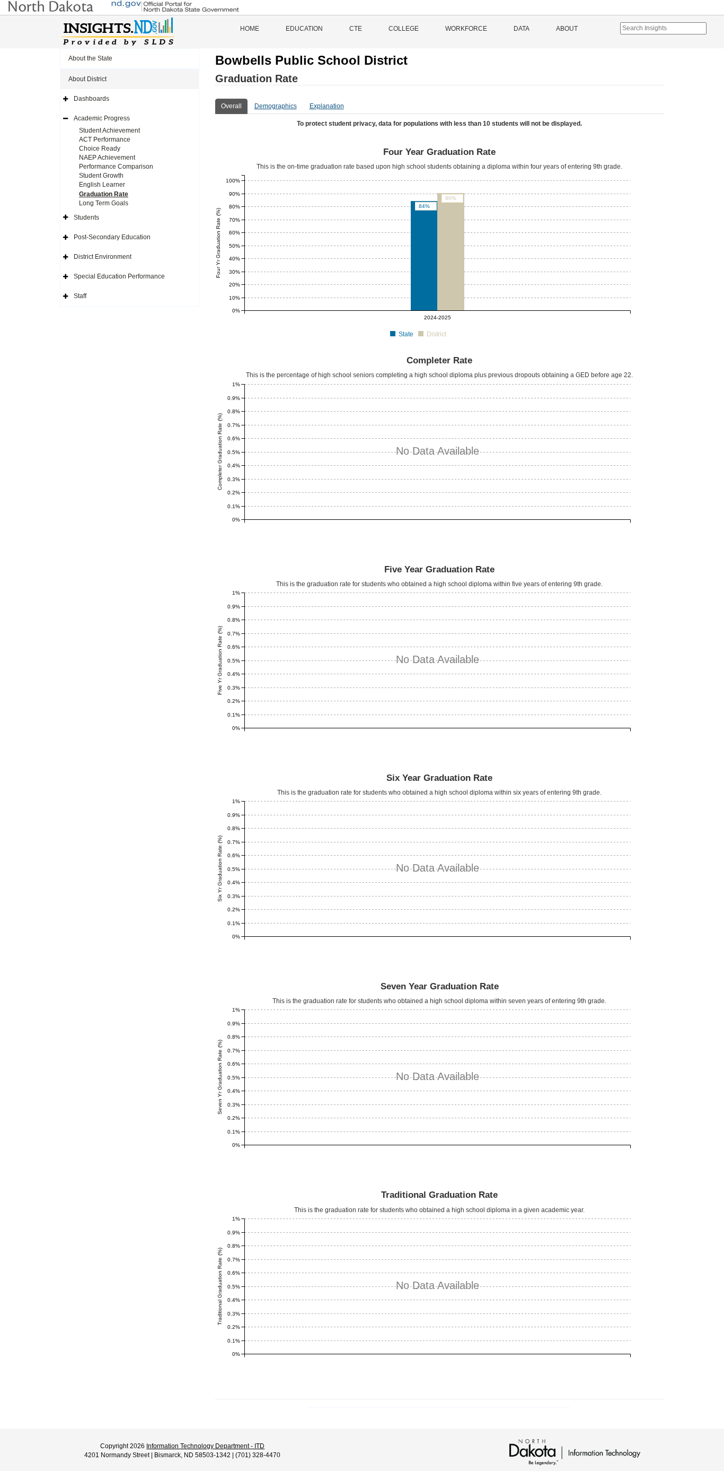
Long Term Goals (103, 203)
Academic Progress (102, 118)
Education (304, 28)
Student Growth (101, 175)
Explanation (327, 106)
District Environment (102, 256)
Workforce (466, 28)
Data (521, 28)
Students (86, 217)
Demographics (275, 106)
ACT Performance (104, 139)
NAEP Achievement (107, 157)
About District (87, 79)
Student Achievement (109, 130)
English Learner (102, 184)
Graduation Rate (103, 194)
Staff (80, 296)
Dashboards (91, 98)
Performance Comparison (116, 166)
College (404, 28)
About (567, 28)
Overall (231, 106)
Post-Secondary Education (112, 237)
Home (249, 28)
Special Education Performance (119, 276)
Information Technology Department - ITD (205, 1446)
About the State (90, 58)
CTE (355, 28)
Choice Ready (99, 148)
